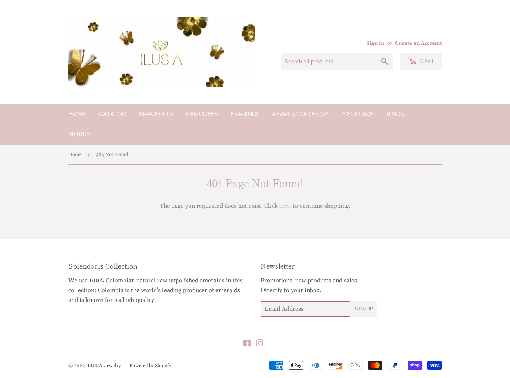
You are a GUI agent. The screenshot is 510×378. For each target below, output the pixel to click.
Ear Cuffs (202, 114)
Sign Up (364, 309)
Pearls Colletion (301, 114)
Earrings (245, 114)
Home (77, 114)
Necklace (358, 114)
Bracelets (156, 114)
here (285, 206)
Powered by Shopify (150, 366)
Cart (426, 61)
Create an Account (418, 43)
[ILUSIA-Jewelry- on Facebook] (247, 344)
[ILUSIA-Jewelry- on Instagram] (260, 344)
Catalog (112, 114)
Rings (395, 114)
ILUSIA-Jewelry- (104, 366)
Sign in (375, 43)
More (77, 134)
